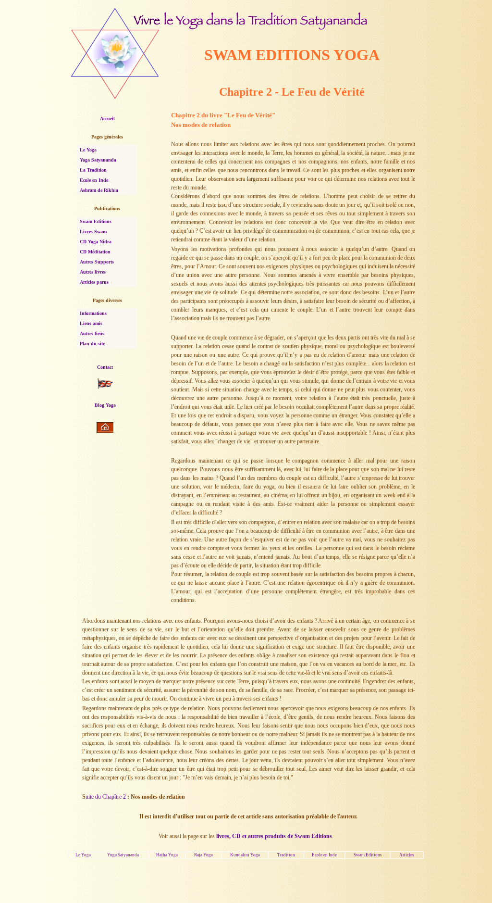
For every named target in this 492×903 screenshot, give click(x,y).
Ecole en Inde (94, 180)
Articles (406, 855)
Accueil (107, 118)
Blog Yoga (105, 405)
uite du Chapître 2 (106, 796)
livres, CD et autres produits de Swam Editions (274, 836)
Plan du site (92, 343)
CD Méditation (95, 251)
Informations (93, 313)
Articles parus (94, 282)
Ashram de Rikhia (99, 190)
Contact (105, 367)
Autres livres (93, 272)
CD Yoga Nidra (95, 241)
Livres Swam (93, 231)
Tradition (286, 855)
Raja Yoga (203, 855)
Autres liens (92, 333)
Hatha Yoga (167, 855)
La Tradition (93, 170)
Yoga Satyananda (98, 160)
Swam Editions (95, 221)
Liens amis (91, 323)
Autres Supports (97, 261)
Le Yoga (88, 149)
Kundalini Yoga (245, 855)
